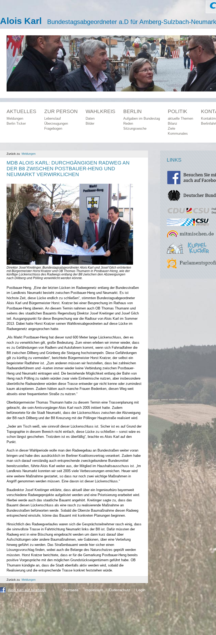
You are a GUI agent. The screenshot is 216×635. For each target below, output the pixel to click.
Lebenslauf (52, 118)
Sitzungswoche (134, 128)
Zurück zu (21, 153)
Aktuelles (21, 111)
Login (140, 590)
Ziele (171, 128)
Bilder (90, 123)
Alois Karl (21, 21)
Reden (128, 123)
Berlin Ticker (16, 123)
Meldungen (15, 118)
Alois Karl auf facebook (27, 590)
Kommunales (178, 133)
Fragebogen (53, 128)
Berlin (132, 111)
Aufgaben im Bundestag (141, 118)
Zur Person (61, 111)
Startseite (70, 590)
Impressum (94, 590)
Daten (90, 118)
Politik (177, 111)
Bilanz (172, 123)
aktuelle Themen (180, 118)
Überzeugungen (56, 123)
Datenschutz (119, 590)
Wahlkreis (100, 111)
